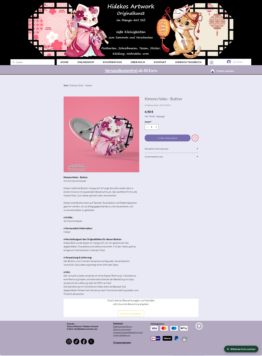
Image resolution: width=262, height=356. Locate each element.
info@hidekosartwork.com (85, 329)
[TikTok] (76, 341)
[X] (91, 341)
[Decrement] (147, 127)
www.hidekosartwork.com (178, 355)
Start (66, 85)
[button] (211, 61)
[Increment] (156, 127)
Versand (161, 116)
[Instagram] (69, 341)
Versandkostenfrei (121, 70)
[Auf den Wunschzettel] (195, 138)
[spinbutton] (152, 127)
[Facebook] (84, 341)
